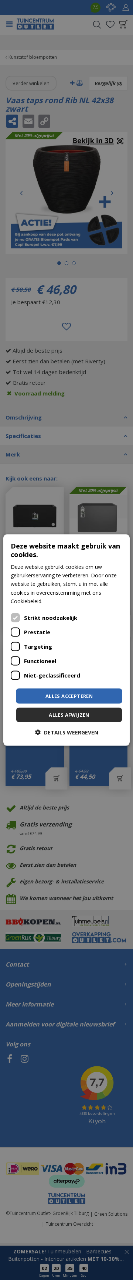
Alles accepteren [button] (69, 695)
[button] (66, 732)
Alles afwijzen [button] (69, 715)
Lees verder (58, 600)
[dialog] (66, 640)
